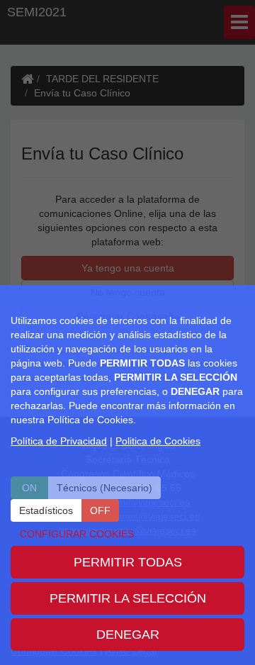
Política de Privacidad (59, 441)
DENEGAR (127, 634)
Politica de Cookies (157, 441)
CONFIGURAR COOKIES (77, 534)
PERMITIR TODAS (128, 562)
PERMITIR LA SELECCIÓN (128, 598)
